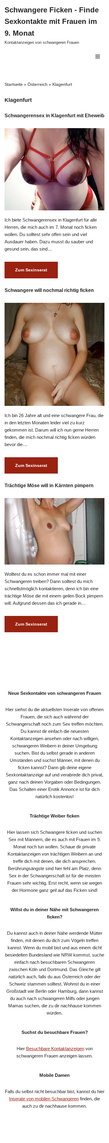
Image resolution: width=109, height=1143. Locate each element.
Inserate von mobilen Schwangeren (44, 1098)
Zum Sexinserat (26, 272)
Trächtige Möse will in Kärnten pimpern (49, 485)
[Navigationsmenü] (97, 56)
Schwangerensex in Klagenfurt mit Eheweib (54, 115)
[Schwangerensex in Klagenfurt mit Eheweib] (54, 169)
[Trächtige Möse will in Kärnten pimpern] (54, 531)
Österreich (38, 84)
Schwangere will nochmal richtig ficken (49, 290)
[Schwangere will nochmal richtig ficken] (54, 354)
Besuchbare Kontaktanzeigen (55, 1048)
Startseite (14, 84)
